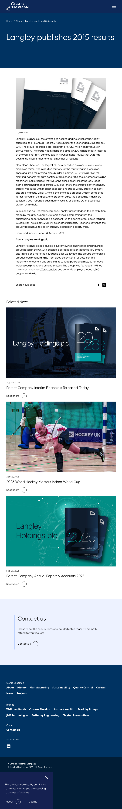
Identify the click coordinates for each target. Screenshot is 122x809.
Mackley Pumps (88, 709)
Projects (22, 693)
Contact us (13, 730)
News (9, 693)
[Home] (17, 6)
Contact (10, 725)
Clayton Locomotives (76, 715)
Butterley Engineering (45, 715)
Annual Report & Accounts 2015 (47, 233)
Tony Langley (42, 154)
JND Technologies (17, 715)
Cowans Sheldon (39, 709)
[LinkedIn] (8, 746)
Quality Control (83, 687)
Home (9, 21)
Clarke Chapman (15, 682)
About (10, 687)
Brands (10, 704)
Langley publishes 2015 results (40, 21)
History (22, 687)
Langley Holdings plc (28, 245)
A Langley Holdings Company (22, 763)
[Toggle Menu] (114, 6)
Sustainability (61, 687)
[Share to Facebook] (99, 284)
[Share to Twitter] (104, 284)
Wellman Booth (16, 709)
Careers (101, 687)
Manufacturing (39, 687)
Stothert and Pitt (64, 709)
